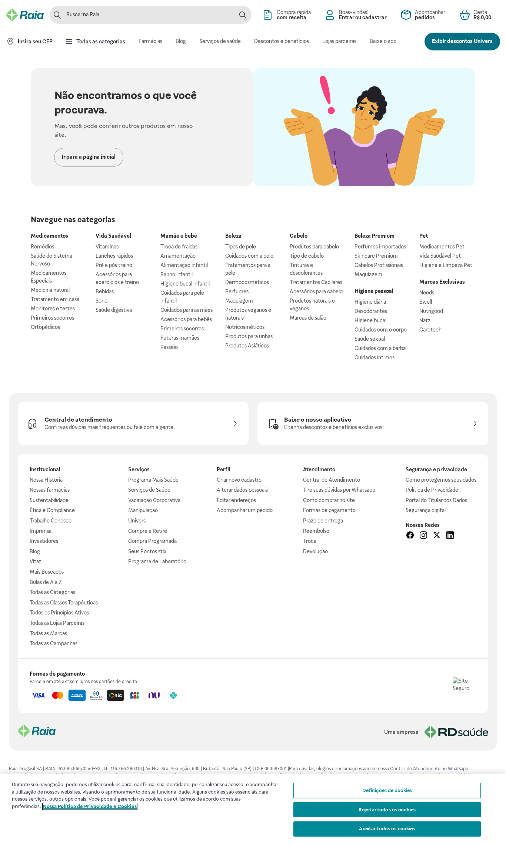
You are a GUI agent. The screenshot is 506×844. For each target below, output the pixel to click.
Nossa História (46, 480)
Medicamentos (49, 236)
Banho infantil (176, 274)
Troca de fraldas (178, 247)
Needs (426, 293)
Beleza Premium (374, 236)
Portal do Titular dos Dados (436, 500)
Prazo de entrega (323, 521)
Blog (35, 551)
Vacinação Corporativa (154, 500)
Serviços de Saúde (149, 490)
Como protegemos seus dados (441, 480)
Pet (423, 236)
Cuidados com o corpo (380, 330)
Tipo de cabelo (307, 256)
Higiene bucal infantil (185, 284)
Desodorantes (370, 311)
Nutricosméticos (244, 327)
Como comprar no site (329, 500)
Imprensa (40, 531)
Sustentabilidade (49, 500)
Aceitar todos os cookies (387, 828)
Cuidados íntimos (374, 357)
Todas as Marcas (48, 633)
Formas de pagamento (329, 510)
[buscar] (242, 14)
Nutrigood (431, 311)
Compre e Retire (147, 531)
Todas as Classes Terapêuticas (64, 603)
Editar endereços (236, 500)
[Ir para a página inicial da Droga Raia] (25, 15)
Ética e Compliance (52, 510)
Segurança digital (426, 510)
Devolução (315, 551)
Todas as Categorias (52, 592)
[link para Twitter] (436, 536)
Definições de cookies (387, 790)
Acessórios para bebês (186, 319)
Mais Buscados (47, 572)
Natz (424, 320)
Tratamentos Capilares (316, 282)
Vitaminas (107, 247)
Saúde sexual (369, 339)
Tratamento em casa (55, 299)
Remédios (42, 247)
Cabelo (298, 236)
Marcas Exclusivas (442, 282)
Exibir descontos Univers (462, 41)
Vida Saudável (113, 236)
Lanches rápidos (114, 256)
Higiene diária (370, 302)
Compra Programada (152, 541)
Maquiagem (239, 301)
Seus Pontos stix (147, 551)
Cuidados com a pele (249, 256)
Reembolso (316, 531)
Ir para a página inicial (89, 157)
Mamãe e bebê (178, 236)
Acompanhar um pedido (245, 510)
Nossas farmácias (50, 490)
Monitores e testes (53, 308)
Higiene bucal (370, 320)
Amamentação (178, 256)
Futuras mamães (179, 338)
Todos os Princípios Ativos (59, 613)
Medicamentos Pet (442, 247)
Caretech (430, 330)
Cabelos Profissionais (378, 265)
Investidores (44, 541)
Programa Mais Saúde (153, 480)
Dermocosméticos (247, 282)
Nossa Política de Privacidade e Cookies (90, 806)
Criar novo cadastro (239, 480)
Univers (137, 521)
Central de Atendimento (331, 480)
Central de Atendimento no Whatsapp (429, 768)
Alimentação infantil (184, 265)
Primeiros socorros (52, 318)
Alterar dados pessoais (242, 490)
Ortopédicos (45, 327)
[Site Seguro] (464, 689)
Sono (101, 301)
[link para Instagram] (423, 536)
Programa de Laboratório (157, 561)
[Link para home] (37, 732)
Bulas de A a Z (46, 582)
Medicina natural (50, 290)
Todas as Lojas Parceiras (57, 623)
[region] (253, 809)
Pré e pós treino (114, 265)
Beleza (233, 236)
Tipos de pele (240, 247)
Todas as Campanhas (53, 643)
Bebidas (105, 291)
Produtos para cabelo (314, 247)
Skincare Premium (376, 256)
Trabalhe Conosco (50, 521)
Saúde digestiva (114, 310)
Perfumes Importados (380, 247)
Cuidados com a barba (380, 348)
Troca (309, 541)
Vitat (35, 561)
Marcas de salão (308, 318)
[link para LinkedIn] (450, 536)
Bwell (425, 302)
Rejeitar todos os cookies (387, 809)
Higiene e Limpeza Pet (445, 265)
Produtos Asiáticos (247, 346)
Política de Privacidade (432, 490)
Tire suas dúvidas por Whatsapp (339, 490)
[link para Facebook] (410, 536)
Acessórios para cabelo (316, 291)
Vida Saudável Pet (440, 256)
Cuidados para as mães (186, 310)
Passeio (169, 347)
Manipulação (143, 510)
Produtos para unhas (249, 336)
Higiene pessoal (373, 291)
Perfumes (237, 291)
